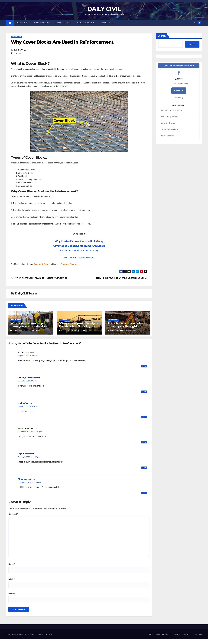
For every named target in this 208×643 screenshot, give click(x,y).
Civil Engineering (86, 23)
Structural (107, 23)
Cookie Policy (175, 634)
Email (11, 579)
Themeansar (47, 634)
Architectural (63, 23)
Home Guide (22, 23)
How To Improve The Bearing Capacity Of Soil (120, 278)
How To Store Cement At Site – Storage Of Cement (40, 278)
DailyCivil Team (20, 50)
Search (162, 36)
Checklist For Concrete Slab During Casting (79, 250)
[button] (195, 23)
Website (11, 594)
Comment (13, 514)
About (158, 634)
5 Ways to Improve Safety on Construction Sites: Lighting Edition (79, 326)
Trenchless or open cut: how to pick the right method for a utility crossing (127, 326)
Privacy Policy (197, 634)
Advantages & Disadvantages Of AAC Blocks (79, 245)
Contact (165, 634)
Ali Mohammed (24, 479)
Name (11, 564)
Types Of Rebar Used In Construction (79, 257)
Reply (144, 366)
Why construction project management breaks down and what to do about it (29, 326)
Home (151, 634)
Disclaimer (185, 634)
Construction (42, 23)
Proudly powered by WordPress (17, 634)
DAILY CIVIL (103, 8)
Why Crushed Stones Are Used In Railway (79, 241)
